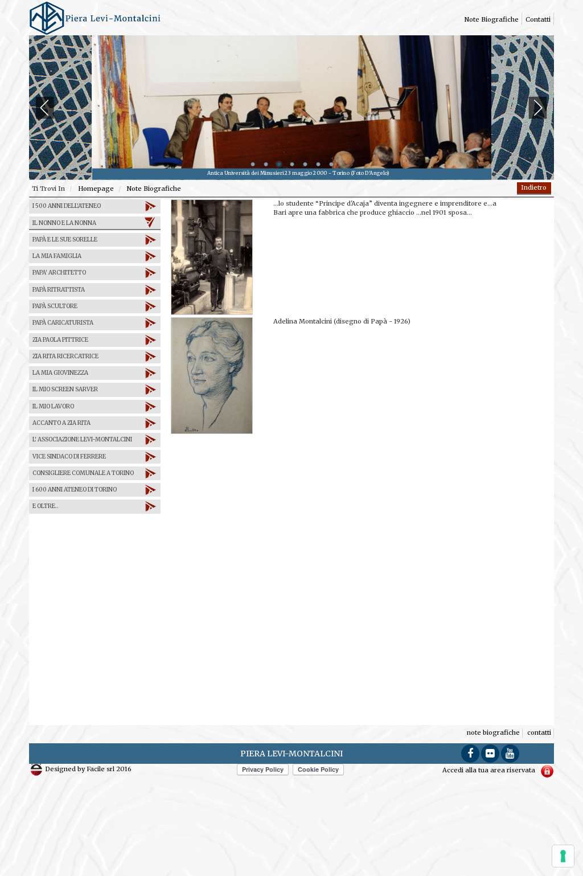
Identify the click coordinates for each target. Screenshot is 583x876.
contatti (538, 19)
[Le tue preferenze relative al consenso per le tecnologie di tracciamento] (563, 856)
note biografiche (492, 19)
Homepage (95, 189)
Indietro (534, 187)
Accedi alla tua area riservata (489, 770)
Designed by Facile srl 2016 (87, 769)
